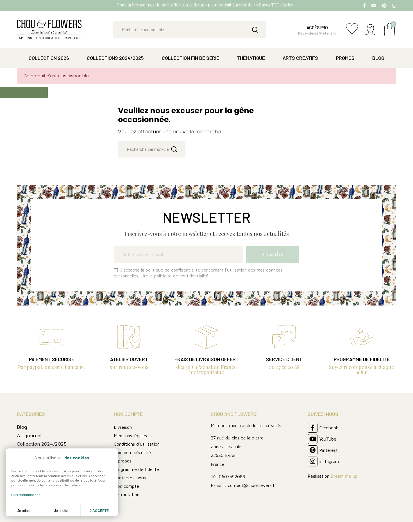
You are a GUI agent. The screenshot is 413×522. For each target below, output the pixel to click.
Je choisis (61, 511)
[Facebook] (364, 6)
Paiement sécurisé (132, 452)
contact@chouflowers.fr (252, 485)
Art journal (29, 435)
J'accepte (99, 511)
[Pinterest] (384, 6)
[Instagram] (394, 6)
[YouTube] (374, 6)
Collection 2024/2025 (42, 444)
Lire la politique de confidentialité (174, 275)
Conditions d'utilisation (137, 443)
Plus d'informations (25, 495)
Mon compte (126, 486)
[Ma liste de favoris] (352, 31)
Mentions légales (130, 435)
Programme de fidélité (136, 469)
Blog (22, 427)
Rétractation (126, 494)
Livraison (123, 427)
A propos (122, 460)
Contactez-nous (130, 477)
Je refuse (24, 511)
